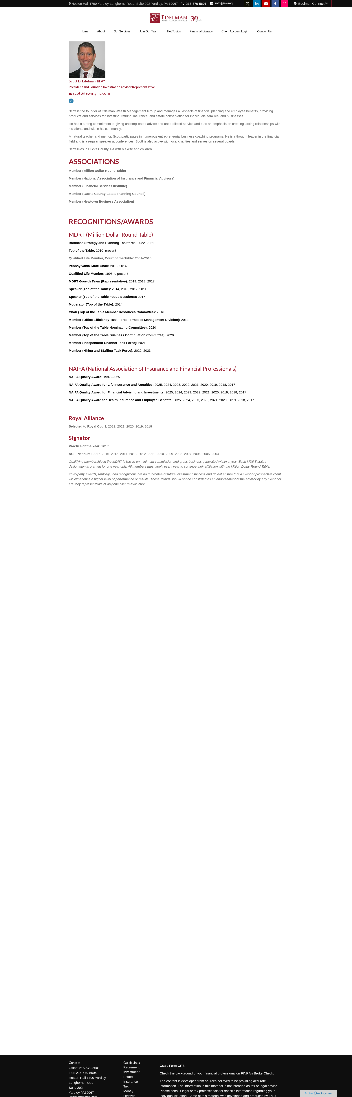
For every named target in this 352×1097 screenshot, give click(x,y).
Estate (128, 1077)
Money (128, 1091)
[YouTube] (266, 3)
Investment (131, 1072)
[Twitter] (247, 3)
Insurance (130, 1081)
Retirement (131, 1067)
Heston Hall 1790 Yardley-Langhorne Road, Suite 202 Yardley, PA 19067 (124, 3)
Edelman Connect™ (313, 3)
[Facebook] (275, 3)
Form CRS (177, 1066)
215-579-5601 (196, 3)
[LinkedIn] (257, 3)
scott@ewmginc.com (91, 93)
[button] (84, 31)
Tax (126, 1086)
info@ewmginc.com (226, 3)
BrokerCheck (263, 1073)
